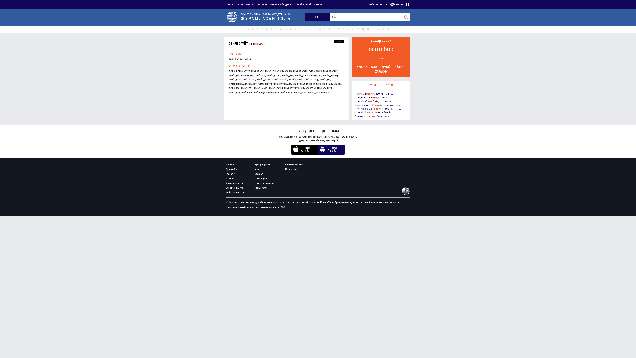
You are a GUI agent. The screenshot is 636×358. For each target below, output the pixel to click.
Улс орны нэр (232, 178)
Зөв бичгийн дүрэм (235, 187)
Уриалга (259, 169)
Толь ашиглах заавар (265, 183)
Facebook (292, 169)
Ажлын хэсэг (261, 187)
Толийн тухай (261, 178)
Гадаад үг (230, 174)
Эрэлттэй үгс (232, 169)
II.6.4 (251, 43)
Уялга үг (259, 174)
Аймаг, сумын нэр (234, 183)
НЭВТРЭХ (398, 4)
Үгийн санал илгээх (378, 4)
